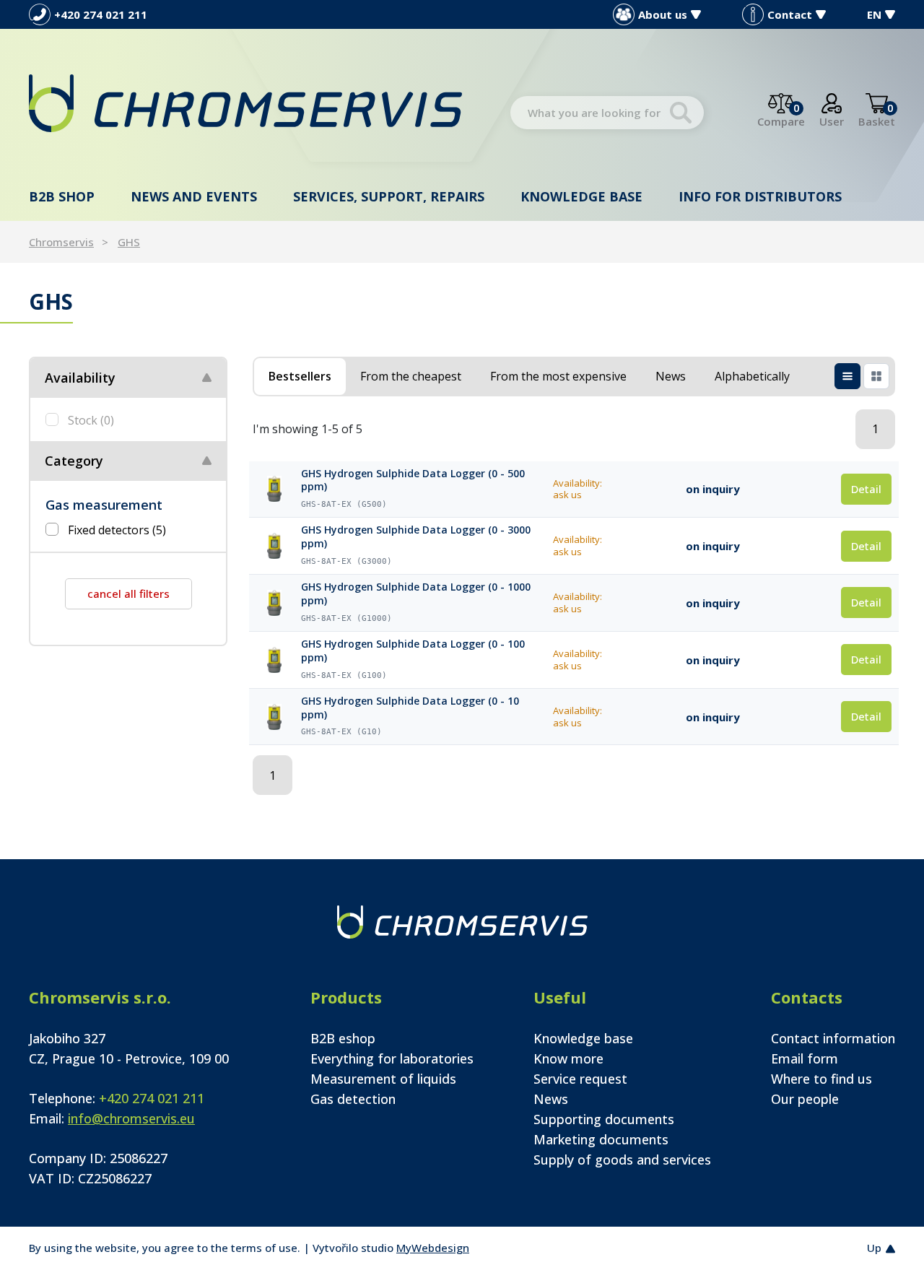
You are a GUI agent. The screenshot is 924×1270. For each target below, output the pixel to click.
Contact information (833, 1038)
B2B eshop (342, 1038)
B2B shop (62, 196)
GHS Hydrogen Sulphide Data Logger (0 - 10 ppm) (410, 708)
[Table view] (847, 376)
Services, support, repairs (388, 196)
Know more (568, 1058)
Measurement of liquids (383, 1078)
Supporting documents (603, 1119)
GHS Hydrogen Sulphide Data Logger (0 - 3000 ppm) (416, 536)
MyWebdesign (432, 1247)
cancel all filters (128, 593)
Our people (805, 1099)
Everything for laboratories (392, 1058)
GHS (129, 242)
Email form (804, 1058)
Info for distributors (760, 196)
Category (74, 460)
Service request (580, 1078)
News (550, 1099)
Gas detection (353, 1099)
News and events (194, 196)
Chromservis (61, 242)
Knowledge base (581, 196)
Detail (866, 489)
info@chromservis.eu (131, 1118)
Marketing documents (600, 1139)
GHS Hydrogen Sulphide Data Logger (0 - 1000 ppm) (416, 593)
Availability (80, 377)
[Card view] (876, 376)
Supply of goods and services (622, 1159)
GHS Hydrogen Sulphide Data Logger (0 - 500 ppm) (413, 480)
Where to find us (821, 1078)
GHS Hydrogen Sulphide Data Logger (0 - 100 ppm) (413, 651)
